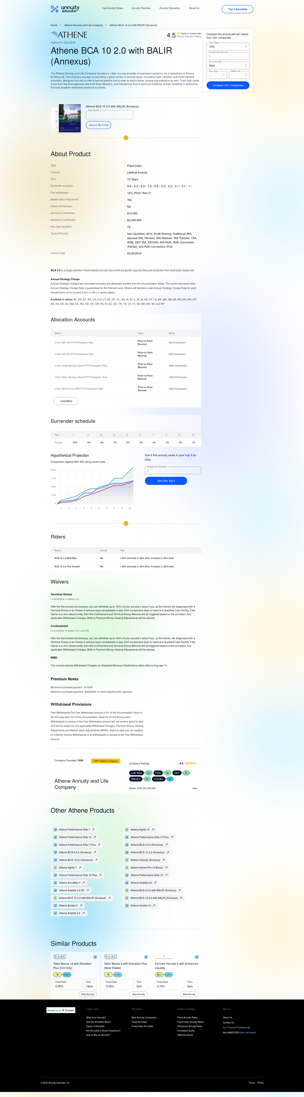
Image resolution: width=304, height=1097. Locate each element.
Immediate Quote (186, 1030)
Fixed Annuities (139, 1021)
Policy (260, 1082)
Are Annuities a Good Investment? (103, 1030)
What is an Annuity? (96, 1017)
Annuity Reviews (141, 8)
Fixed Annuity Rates (187, 1017)
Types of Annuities (95, 1026)
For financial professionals (236, 1027)
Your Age (213, 71)
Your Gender (215, 61)
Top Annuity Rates (112, 8)
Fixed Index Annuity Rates (190, 1021)
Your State (214, 42)
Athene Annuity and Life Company (83, 25)
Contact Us (228, 1022)
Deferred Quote (185, 1034)
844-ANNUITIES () (239, 1032)
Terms (252, 1082)
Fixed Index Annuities (142, 1026)
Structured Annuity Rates (189, 1026)
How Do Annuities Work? (98, 1021)
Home (54, 25)
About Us (194, 8)
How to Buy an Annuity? (98, 1034)
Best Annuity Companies (144, 1017)
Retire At (235, 71)
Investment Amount (157, 466)
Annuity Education (169, 8)
